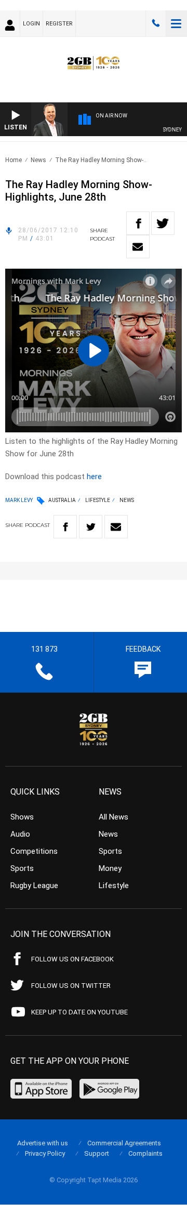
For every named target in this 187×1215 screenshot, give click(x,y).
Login (31, 23)
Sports (22, 868)
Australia (62, 500)
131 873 (156, 23)
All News (113, 817)
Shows (22, 817)
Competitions (34, 851)
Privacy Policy (45, 1153)
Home (13, 160)
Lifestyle (97, 500)
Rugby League (34, 885)
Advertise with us (42, 1143)
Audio (20, 834)
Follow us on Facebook (72, 959)
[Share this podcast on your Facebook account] (138, 223)
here (94, 476)
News (38, 160)
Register (59, 23)
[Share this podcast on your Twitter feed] (163, 223)
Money (110, 868)
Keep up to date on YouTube (79, 1012)
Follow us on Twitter (71, 985)
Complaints (145, 1153)
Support (96, 1153)
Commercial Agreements (124, 1143)
